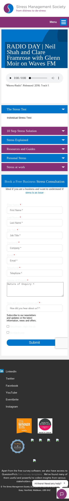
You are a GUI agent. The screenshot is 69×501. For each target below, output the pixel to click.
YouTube (11, 392)
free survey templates (30, 474)
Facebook (12, 385)
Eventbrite (12, 399)
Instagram (12, 406)
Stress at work (16, 167)
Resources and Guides (21, 149)
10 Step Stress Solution (22, 131)
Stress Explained (17, 140)
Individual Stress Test (19, 117)
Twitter (10, 378)
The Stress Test (16, 109)
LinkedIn (11, 371)
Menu (53, 22)
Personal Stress (16, 158)
